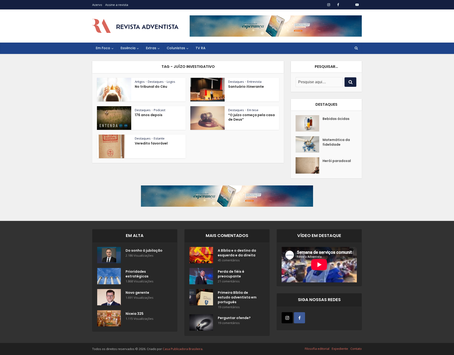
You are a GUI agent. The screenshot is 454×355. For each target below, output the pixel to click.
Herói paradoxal (337, 160)
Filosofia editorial (317, 348)
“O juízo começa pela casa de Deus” (251, 117)
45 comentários (229, 260)
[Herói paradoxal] (309, 165)
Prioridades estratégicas (137, 274)
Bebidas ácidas (336, 118)
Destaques (156, 81)
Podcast (159, 110)
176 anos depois (148, 115)
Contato (356, 348)
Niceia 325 (135, 313)
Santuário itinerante (246, 86)
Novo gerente (137, 292)
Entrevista (254, 81)
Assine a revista (116, 5)
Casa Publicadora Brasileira (182, 349)
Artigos (140, 81)
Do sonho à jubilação (144, 250)
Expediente (340, 348)
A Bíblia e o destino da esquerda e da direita (237, 253)
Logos (171, 81)
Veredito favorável (151, 143)
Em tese (252, 110)
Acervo (97, 5)
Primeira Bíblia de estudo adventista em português (237, 297)
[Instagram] (287, 317)
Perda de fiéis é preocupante (231, 274)
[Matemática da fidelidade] (309, 144)
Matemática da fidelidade (336, 142)
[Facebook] (299, 317)
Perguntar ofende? (234, 318)
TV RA (200, 48)
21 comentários (229, 281)
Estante (159, 138)
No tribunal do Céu (151, 86)
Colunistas (176, 48)
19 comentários (229, 307)
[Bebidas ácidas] (309, 123)
